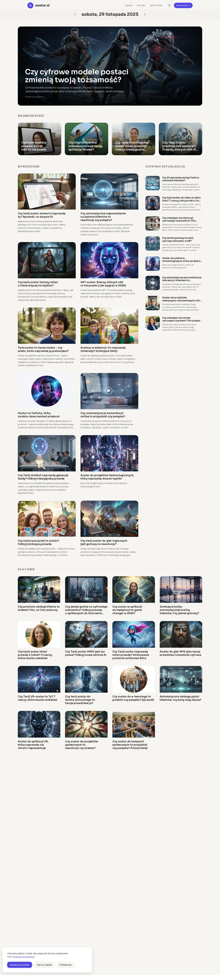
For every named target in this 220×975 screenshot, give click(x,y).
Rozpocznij (181, 5)
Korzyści (141, 5)
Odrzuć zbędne (44, 964)
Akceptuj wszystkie (19, 964)
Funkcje (128, 5)
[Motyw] (169, 5)
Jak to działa (156, 5)
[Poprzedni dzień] (145, 14)
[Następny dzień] (75, 14)
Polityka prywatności (24, 956)
